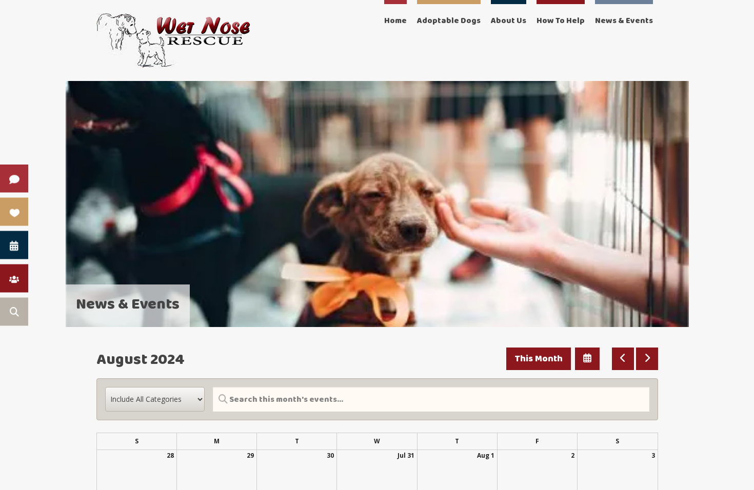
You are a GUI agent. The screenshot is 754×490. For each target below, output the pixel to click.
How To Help (561, 20)
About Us (508, 20)
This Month (538, 359)
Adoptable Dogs (449, 20)
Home (395, 20)
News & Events (624, 20)
